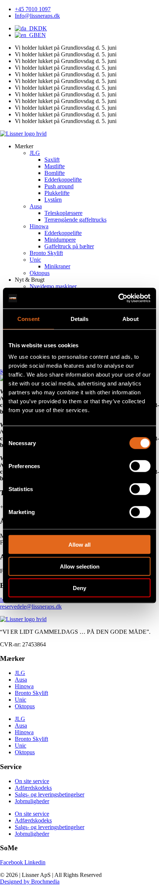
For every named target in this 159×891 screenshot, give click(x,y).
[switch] (139, 466)
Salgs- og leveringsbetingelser (49, 794)
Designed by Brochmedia (30, 881)
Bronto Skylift (31, 693)
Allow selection (79, 566)
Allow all (79, 544)
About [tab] (130, 318)
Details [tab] (80, 318)
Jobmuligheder (32, 801)
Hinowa (24, 686)
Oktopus (25, 706)
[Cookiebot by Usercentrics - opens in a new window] (118, 298)
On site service (32, 781)
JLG (20, 673)
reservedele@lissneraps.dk (31, 606)
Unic (20, 699)
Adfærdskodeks (33, 788)
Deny (79, 588)
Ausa (21, 679)
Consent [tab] (28, 318)
